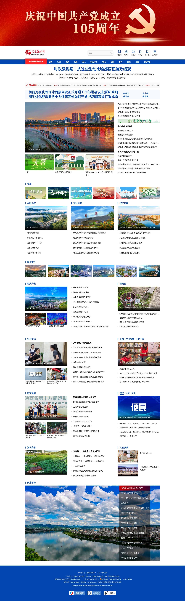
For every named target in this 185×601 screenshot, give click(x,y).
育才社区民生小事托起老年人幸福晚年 (134, 382)
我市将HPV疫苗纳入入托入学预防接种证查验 (135, 417)
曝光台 (123, 283)
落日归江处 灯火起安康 (130, 553)
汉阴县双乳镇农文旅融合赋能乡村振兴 (88, 471)
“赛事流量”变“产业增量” (82, 322)
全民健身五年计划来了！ (82, 421)
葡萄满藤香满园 (33, 233)
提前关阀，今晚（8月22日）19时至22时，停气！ (138, 423)
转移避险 (88, 172)
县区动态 (31, 203)
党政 (67, 62)
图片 (120, 62)
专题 (112, 62)
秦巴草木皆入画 (146, 453)
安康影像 (31, 482)
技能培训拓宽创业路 (81, 292)
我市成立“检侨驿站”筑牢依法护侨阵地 (132, 173)
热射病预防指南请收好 (33, 172)
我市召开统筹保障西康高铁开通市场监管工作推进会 (137, 147)
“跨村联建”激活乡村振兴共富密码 (86, 302)
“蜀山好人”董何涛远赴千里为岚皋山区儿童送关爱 (138, 373)
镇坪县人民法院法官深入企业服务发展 (88, 377)
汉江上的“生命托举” (34, 149)
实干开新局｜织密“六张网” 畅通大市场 (111, 78)
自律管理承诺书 (91, 573)
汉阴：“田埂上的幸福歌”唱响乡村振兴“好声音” (90, 326)
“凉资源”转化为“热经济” (82, 317)
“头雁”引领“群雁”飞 (125, 156)
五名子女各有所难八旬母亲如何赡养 (87, 357)
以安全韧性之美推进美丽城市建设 (132, 238)
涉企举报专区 (103, 573)
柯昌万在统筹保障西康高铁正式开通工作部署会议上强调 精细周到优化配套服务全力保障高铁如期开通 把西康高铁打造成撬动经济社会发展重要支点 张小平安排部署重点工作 (73, 96)
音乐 (84, 62)
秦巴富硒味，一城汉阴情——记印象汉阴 (88, 461)
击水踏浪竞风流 (127, 548)
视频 (75, 62)
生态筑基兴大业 (32, 227)
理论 (104, 62)
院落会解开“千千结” (34, 243)
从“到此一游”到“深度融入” (35, 472)
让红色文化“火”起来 (80, 312)
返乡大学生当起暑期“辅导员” (129, 363)
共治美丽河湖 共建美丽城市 (132, 488)
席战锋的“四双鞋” (125, 126)
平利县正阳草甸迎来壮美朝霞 (132, 533)
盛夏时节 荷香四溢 (128, 513)
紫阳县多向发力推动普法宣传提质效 (87, 352)
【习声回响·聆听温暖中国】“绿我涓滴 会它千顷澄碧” (77, 85)
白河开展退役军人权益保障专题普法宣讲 (88, 382)
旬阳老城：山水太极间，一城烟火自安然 (88, 456)
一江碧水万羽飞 (79, 466)
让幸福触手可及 (33, 248)
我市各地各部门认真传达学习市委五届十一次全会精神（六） (141, 143)
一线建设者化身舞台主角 (55, 326)
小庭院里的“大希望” (125, 135)
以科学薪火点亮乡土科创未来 (130, 243)
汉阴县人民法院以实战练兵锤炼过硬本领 (88, 372)
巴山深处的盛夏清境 (129, 518)
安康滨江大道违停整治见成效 (130, 318)
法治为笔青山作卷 (34, 253)
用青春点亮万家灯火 (125, 131)
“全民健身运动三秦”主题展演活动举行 (135, 498)
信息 (133, 393)
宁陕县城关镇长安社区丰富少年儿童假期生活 (136, 378)
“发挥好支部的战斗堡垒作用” (94, 74)
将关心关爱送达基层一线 (128, 152)
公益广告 (140, 339)
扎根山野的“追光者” (80, 407)
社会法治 (31, 339)
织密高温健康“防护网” (81, 416)
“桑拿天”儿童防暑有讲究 (82, 426)
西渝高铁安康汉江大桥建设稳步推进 (135, 508)
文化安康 (124, 447)
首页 (51, 62)
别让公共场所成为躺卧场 (129, 326)
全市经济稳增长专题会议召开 (129, 116)
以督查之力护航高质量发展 (129, 253)
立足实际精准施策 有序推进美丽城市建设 (135, 233)
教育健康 (31, 393)
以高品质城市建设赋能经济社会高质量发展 (89, 233)
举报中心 (147, 62)
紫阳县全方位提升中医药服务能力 (86, 402)
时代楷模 (130, 339)
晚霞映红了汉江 (127, 538)
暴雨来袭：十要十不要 (128, 436)
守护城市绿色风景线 (129, 528)
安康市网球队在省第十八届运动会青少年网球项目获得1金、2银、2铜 (45, 417)
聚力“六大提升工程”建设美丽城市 (86, 248)
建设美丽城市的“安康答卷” (83, 238)
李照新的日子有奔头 (35, 238)
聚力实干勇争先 (31, 308)
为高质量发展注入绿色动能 (129, 248)
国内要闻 (33, 85)
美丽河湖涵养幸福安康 (130, 493)
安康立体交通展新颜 (129, 523)
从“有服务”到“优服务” (82, 343)
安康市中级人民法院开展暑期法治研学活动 (134, 168)
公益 (137, 62)
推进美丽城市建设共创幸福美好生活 (87, 243)
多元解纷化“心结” (80, 362)
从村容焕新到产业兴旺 (82, 297)
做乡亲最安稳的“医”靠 (81, 436)
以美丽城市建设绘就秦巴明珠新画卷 (85, 227)
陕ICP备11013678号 (91, 579)
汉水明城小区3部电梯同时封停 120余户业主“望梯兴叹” (140, 314)
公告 (128, 393)
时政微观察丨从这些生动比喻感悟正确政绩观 (92, 69)
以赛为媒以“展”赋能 (80, 287)
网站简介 (80, 573)
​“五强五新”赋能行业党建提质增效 (86, 253)
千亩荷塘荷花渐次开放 (130, 558)
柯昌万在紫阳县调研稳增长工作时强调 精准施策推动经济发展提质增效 (145, 104)
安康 (59, 62)
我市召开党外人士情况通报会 (129, 112)
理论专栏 (78, 203)
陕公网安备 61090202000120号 (111, 579)
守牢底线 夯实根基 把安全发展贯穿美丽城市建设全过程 (138, 227)
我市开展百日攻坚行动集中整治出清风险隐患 (135, 139)
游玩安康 (31, 447)
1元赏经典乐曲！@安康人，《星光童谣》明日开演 (139, 432)
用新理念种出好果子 (81, 307)
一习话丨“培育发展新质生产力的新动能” (114, 85)
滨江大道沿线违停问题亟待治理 (131, 322)
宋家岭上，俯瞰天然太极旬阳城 (86, 451)
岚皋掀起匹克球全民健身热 (84, 397)
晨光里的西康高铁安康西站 (131, 543)
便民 (122, 393)
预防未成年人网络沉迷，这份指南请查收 (135, 428)
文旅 (129, 62)
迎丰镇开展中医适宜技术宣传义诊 (86, 431)
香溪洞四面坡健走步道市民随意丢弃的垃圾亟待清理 (137, 308)
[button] (112, 125)
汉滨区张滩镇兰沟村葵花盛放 (84, 476)
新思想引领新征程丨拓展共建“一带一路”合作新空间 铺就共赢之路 (56, 74)
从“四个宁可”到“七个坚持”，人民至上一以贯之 (77, 78)
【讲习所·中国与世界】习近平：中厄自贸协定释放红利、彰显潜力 (157, 85)
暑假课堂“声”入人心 (127, 369)
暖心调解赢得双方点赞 (82, 367)
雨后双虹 (124, 503)
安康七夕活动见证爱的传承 (128, 160)
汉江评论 (93, 62)
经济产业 (31, 283)
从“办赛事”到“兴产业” (33, 326)
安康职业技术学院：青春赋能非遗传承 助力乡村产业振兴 (139, 164)
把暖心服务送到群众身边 (82, 412)
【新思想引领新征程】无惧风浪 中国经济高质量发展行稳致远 (130, 74)
